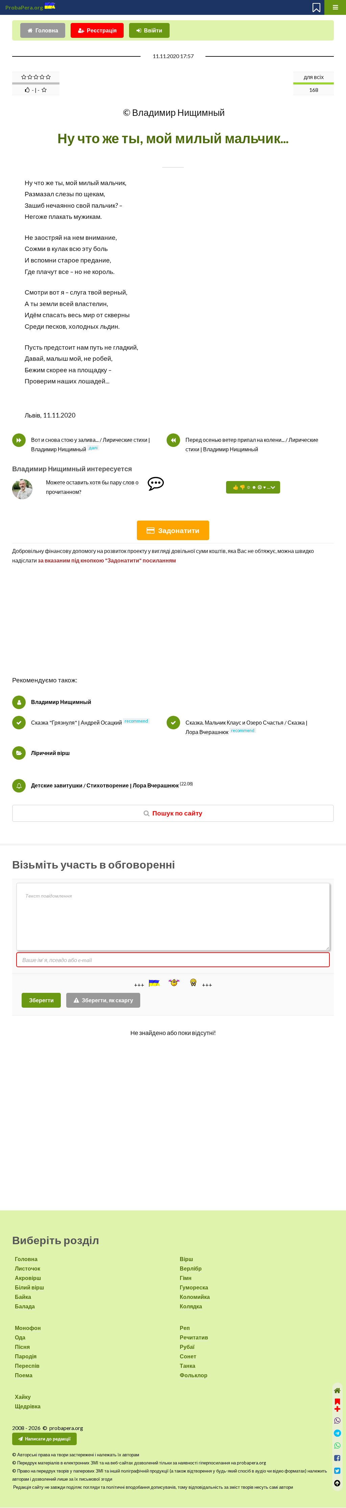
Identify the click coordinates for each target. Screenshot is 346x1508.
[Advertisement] (173, 627)
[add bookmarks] (337, 1404)
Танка (187, 1365)
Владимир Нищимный (61, 702)
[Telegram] (337, 1433)
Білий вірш (29, 1287)
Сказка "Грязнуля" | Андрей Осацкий (76, 722)
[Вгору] (337, 1483)
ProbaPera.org (24, 7)
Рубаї (187, 1346)
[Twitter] (337, 1470)
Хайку (23, 1396)
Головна (46, 30)
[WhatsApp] (337, 1445)
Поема (23, 1375)
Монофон (28, 1328)
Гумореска (194, 1287)
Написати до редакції (48, 1438)
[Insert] (154, 983)
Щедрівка (28, 1406)
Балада (25, 1306)
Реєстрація (102, 30)
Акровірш (28, 1278)
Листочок (27, 1268)
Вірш (186, 1259)
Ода (20, 1337)
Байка (23, 1296)
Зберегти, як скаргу (107, 1000)
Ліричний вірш (50, 753)
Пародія (25, 1356)
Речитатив (194, 1337)
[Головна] (337, 1390)
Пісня (22, 1346)
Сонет (188, 1356)
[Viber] (337, 1420)
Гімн (186, 1278)
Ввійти (153, 30)
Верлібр (191, 1268)
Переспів (27, 1365)
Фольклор (193, 1375)
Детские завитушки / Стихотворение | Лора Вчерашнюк (105, 785)
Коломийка (195, 1296)
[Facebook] (337, 1458)
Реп (185, 1328)
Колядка (191, 1306)
